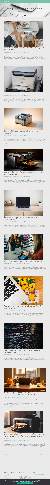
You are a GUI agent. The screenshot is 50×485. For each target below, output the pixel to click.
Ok (18, 483)
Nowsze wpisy (43, 454)
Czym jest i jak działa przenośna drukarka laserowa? (21, 132)
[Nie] (48, 481)
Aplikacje (9, 319)
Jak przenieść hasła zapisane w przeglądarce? (12, 459)
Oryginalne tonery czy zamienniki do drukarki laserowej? (14, 464)
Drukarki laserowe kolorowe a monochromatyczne (25, 93)
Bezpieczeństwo (11, 364)
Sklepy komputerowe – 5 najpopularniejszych (23, 261)
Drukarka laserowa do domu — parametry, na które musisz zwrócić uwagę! (17, 466)
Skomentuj (27, 52)
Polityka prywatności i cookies (39, 474)
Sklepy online (10, 271)
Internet (6, 476)
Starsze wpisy (6, 454)
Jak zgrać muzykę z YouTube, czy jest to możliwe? (13, 462)
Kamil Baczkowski (20, 52)
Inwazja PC (6, 1)
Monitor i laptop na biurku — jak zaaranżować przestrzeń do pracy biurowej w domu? (23, 394)
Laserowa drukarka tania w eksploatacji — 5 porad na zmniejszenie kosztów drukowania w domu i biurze (24, 436)
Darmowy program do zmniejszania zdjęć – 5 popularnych (22, 307)
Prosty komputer (7, 474)
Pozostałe (10, 61)
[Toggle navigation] (44, 2)
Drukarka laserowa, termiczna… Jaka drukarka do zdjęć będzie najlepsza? (24, 173)
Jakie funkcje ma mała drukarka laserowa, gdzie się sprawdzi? (24, 49)
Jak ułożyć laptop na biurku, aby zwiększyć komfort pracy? (21, 218)
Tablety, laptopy (11, 230)
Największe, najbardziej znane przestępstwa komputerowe (22, 351)
